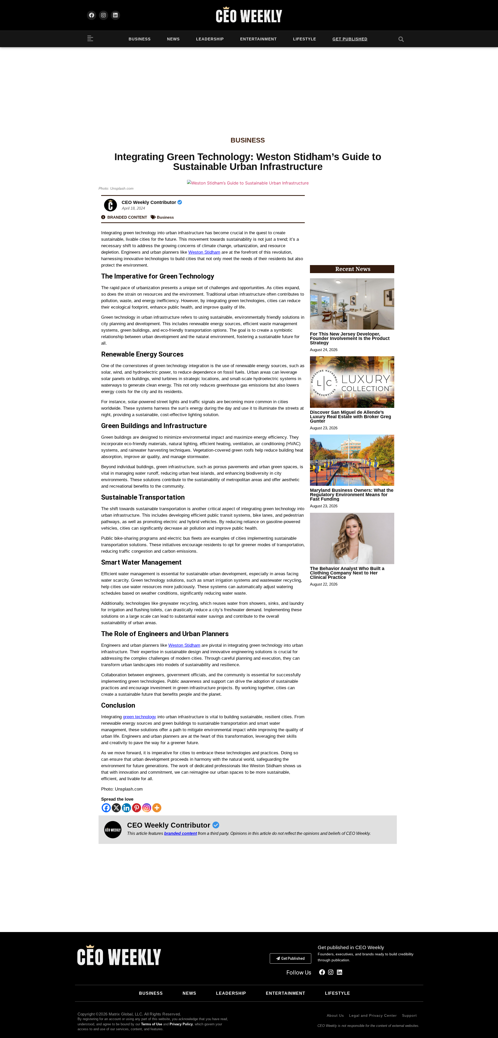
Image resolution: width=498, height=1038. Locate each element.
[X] (116, 807)
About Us (335, 1015)
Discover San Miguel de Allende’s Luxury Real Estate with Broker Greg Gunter (350, 417)
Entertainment (258, 39)
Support (409, 1015)
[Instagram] (103, 15)
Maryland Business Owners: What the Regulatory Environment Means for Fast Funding (351, 495)
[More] (156, 807)
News (173, 39)
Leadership (210, 39)
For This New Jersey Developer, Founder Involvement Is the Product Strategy (350, 338)
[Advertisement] (249, 86)
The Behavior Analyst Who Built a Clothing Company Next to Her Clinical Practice (347, 573)
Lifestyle (304, 39)
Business (140, 39)
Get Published (350, 39)
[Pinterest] (136, 807)
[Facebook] (91, 15)
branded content (180, 833)
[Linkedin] (115, 15)
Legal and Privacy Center (373, 1015)
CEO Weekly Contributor (149, 202)
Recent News (352, 269)
